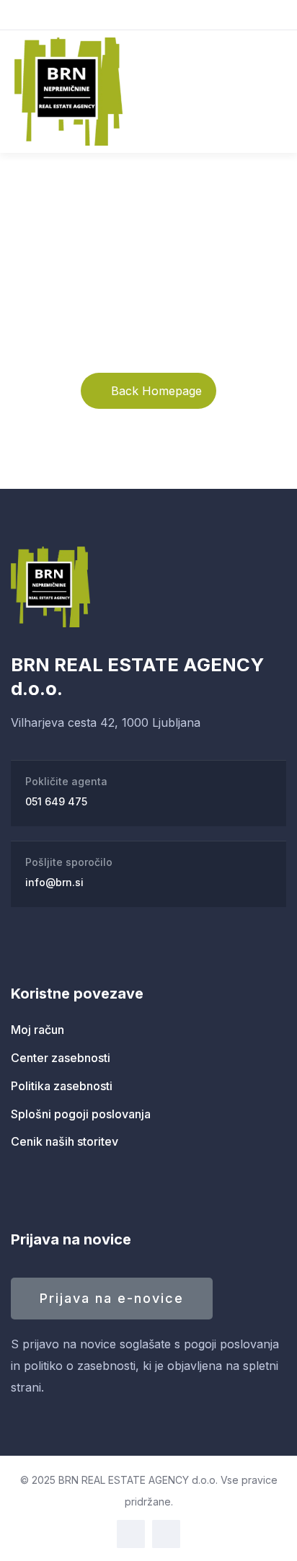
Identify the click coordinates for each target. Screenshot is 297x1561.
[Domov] (50, 587)
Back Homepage (156, 391)
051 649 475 (56, 801)
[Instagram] (166, 1534)
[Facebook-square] (131, 1534)
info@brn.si (54, 882)
